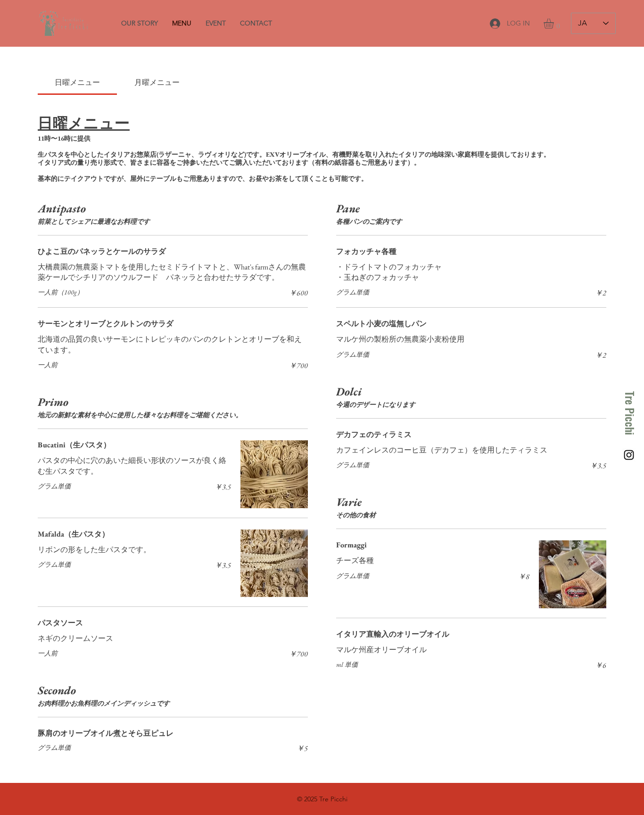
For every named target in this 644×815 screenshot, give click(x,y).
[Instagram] (629, 455)
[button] (555, 23)
